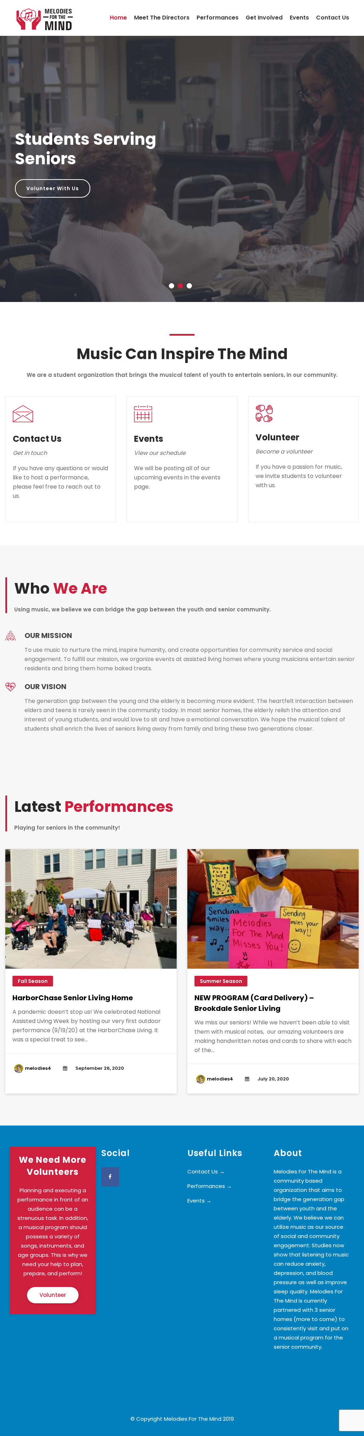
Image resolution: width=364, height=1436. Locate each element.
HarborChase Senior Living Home (72, 998)
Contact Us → (206, 1171)
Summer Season (221, 981)
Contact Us (332, 17)
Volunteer (52, 1295)
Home (118, 17)
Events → (199, 1200)
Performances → (209, 1186)
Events (299, 17)
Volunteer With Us (52, 188)
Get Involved (264, 17)
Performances (218, 17)
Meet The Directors (161, 17)
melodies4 (38, 1068)
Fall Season (33, 981)
